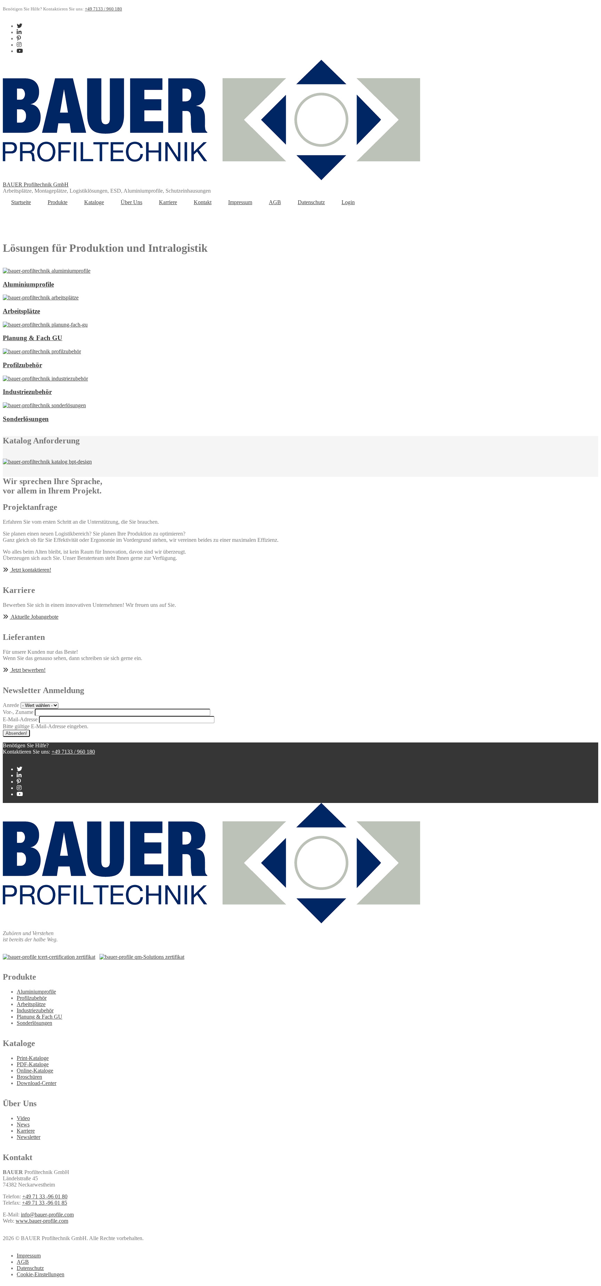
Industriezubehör (35, 1010)
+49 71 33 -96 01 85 (44, 1203)
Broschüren (29, 1077)
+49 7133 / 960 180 (103, 8)
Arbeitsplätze (31, 1004)
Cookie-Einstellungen (40, 1274)
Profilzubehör (32, 998)
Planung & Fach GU (39, 1017)
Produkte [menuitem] (57, 202)
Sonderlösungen (34, 1023)
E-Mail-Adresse (20, 719)
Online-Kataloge (35, 1071)
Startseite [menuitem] (21, 202)
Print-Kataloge (33, 1058)
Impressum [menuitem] (240, 202)
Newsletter (28, 1137)
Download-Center (36, 1083)
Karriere (26, 1131)
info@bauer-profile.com (47, 1214)
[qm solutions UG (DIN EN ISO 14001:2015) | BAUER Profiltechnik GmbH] (141, 957)
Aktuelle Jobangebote (34, 617)
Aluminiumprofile (36, 992)
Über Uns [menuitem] (131, 202)
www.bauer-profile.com (42, 1221)
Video (23, 1118)
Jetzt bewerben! (28, 670)
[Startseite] (211, 178)
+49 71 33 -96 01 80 (44, 1196)
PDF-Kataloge (33, 1064)
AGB (23, 1262)
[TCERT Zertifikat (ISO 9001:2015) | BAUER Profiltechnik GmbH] (49, 957)
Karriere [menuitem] (168, 202)
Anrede (11, 705)
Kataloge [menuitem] (94, 202)
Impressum (29, 1256)
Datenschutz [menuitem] (311, 202)
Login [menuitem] (348, 202)
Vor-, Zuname (18, 712)
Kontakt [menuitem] (202, 202)
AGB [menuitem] (275, 202)
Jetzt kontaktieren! (30, 570)
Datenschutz (30, 1268)
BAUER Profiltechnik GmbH (36, 184)
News (23, 1124)
